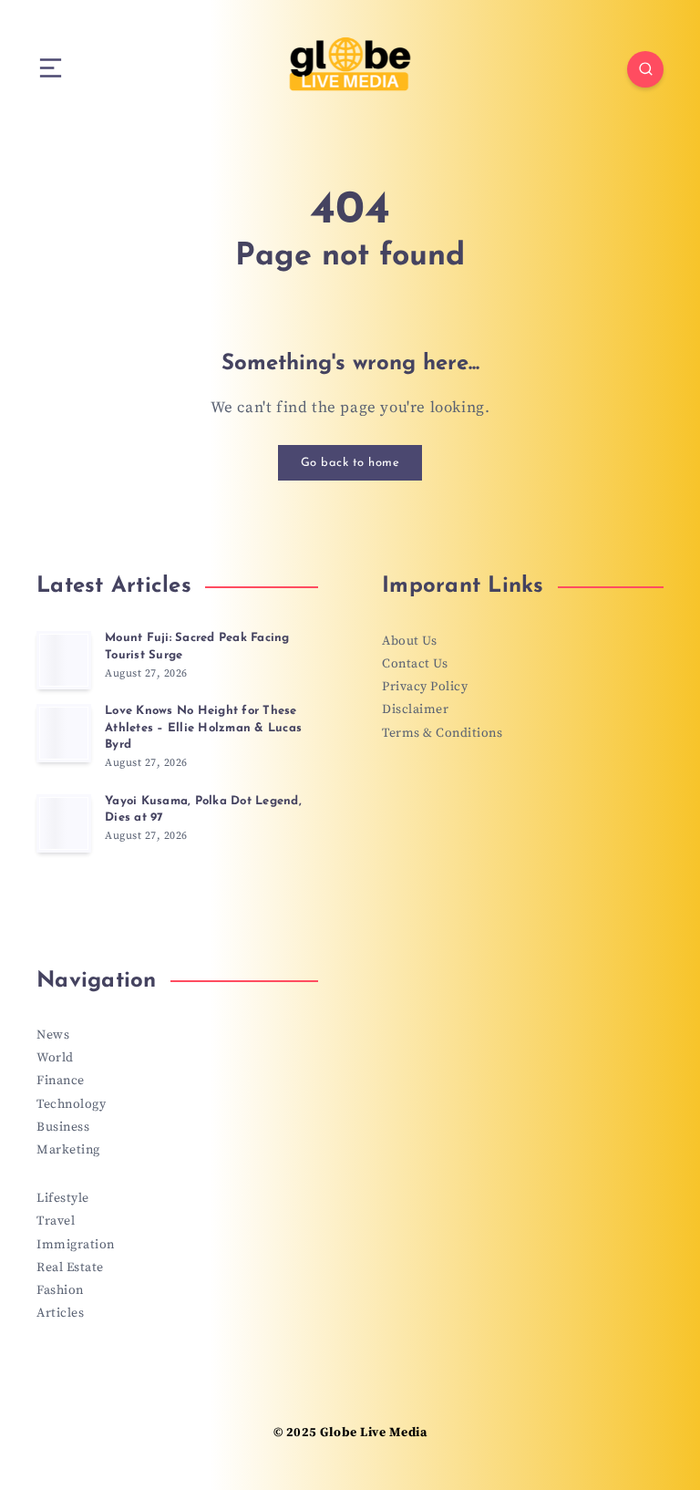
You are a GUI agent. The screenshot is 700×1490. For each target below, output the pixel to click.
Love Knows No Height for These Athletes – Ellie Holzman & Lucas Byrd (203, 728)
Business (62, 1127)
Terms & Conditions (442, 733)
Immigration (75, 1244)
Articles (60, 1313)
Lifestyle (62, 1198)
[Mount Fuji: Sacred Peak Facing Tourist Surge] (63, 660)
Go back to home (350, 463)
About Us (409, 641)
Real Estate (70, 1267)
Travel (55, 1221)
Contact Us (415, 664)
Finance (60, 1080)
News (52, 1035)
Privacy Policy (425, 686)
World (55, 1058)
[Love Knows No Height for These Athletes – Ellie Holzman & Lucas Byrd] (63, 733)
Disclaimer (415, 709)
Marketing (68, 1150)
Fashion (60, 1290)
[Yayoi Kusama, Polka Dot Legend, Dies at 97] (63, 823)
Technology (71, 1104)
